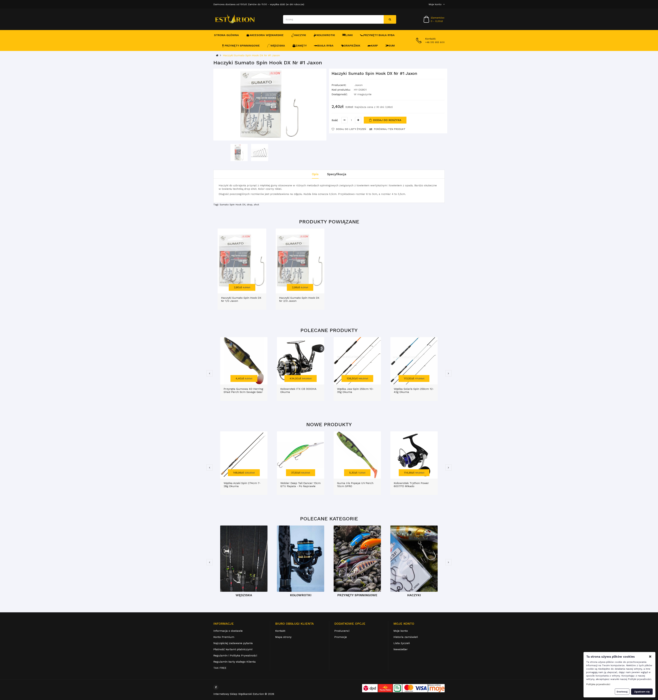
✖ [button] (650, 656)
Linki (349, 35)
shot (256, 204)
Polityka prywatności (598, 684)
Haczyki (300, 35)
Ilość (335, 120)
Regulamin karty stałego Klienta (234, 661)
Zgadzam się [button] (642, 691)
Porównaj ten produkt (389, 129)
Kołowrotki (326, 35)
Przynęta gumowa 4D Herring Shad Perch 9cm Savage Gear (243, 390)
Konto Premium (223, 637)
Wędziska (277, 45)
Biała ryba (325, 45)
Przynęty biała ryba (379, 35)
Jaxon (359, 85)
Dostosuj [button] (622, 691)
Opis (315, 174)
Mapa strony (283, 637)
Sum (391, 45)
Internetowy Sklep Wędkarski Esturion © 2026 (243, 694)
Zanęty (301, 45)
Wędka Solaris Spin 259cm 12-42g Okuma (414, 390)
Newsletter (400, 649)
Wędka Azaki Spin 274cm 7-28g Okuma (242, 484)
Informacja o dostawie (228, 630)
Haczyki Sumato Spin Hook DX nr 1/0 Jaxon (241, 299)
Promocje (340, 637)
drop (249, 204)
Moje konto (400, 630)
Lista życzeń (401, 643)
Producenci (341, 630)
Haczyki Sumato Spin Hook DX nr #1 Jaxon (251, 55)
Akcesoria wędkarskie (266, 35)
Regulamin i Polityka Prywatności (235, 655)
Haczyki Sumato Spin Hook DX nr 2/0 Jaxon (299, 299)
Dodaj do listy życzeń (351, 129)
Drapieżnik (352, 45)
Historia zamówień (405, 637)
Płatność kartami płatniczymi (232, 649)
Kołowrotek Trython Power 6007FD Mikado (411, 484)
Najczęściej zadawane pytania (233, 643)
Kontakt (280, 630)
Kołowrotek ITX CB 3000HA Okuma (298, 390)
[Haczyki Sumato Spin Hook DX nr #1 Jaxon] (239, 152)
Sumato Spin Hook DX (232, 204)
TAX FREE (219, 667)
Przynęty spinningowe (242, 45)
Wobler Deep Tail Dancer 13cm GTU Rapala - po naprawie (300, 484)
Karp (374, 45)
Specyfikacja (336, 174)
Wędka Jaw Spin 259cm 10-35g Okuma (355, 390)
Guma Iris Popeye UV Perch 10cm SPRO (355, 484)
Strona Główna (226, 35)
